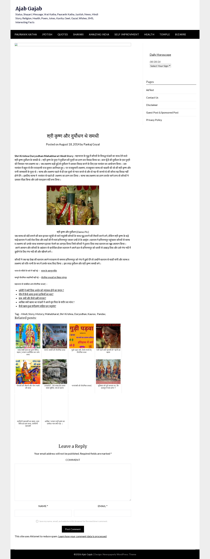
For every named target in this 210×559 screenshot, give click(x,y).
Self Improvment (127, 34)
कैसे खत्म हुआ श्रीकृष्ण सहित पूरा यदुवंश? (37, 306)
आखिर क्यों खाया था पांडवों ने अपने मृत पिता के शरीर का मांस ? (46, 302)
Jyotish (47, 34)
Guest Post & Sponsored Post (162, 112)
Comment (73, 459)
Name (43, 506)
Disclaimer (152, 104)
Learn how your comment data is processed (82, 536)
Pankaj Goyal (92, 144)
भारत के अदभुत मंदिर (49, 270)
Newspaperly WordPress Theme (119, 554)
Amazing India (99, 34)
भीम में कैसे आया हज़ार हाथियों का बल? (36, 294)
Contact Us (152, 97)
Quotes (63, 34)
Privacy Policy (154, 119)
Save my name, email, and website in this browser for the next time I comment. (73, 521)
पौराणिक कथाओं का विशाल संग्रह (54, 277)
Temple (164, 34)
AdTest (150, 89)
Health (149, 34)
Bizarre (180, 34)
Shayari (78, 34)
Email (102, 506)
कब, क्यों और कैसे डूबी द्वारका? (32, 298)
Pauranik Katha (26, 34)
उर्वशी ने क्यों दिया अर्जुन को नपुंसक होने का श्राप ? (41, 290)
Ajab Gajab (28, 8)
